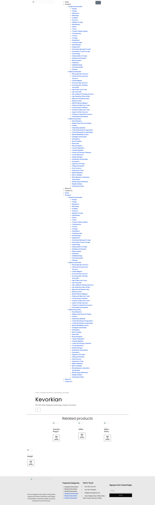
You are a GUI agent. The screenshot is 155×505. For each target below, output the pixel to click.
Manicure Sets (77, 101)
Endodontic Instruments (80, 159)
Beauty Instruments (75, 71)
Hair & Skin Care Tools (79, 89)
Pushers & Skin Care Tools (81, 110)
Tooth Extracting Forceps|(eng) (82, 132)
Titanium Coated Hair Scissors (82, 114)
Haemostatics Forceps (79, 56)
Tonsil (74, 29)
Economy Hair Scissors (80, 83)
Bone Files (75, 143)
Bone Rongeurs (77, 146)
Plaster (74, 9)
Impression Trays (78, 170)
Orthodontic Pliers (78, 186)
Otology (74, 69)
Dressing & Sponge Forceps (81, 49)
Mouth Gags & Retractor (80, 182)
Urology (74, 38)
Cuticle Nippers (77, 80)
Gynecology (76, 54)
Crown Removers (78, 155)
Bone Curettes (77, 141)
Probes (74, 11)
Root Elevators (77, 121)
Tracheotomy (76, 33)
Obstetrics (75, 63)
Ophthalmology (77, 65)
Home (67, 2)
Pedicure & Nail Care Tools (81, 105)
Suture (74, 27)
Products (68, 4)
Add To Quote (56, 438)
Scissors (75, 20)
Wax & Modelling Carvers (80, 134)
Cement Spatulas (77, 150)
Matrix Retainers (77, 173)
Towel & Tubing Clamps (80, 31)
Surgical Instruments (75, 6)
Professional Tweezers (80, 107)
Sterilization (76, 24)
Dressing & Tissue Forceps (81, 51)
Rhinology (75, 15)
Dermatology (76, 45)
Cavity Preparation (78, 148)
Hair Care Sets (77, 92)
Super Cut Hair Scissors (80, 112)
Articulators (76, 139)
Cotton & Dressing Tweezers (81, 152)
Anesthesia (75, 40)
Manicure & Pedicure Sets (80, 98)
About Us (68, 188)
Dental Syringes (77, 157)
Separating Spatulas (78, 128)
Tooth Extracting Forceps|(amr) (82, 130)
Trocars (74, 36)
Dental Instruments (75, 119)
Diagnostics (76, 47)
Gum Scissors (76, 168)
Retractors (75, 13)
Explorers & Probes (78, 164)
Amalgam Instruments (79, 137)
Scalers (74, 125)
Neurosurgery (76, 60)
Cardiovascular (77, 42)
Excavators (75, 161)
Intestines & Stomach (79, 58)
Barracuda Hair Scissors (80, 74)
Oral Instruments (77, 67)
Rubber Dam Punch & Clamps (81, 123)
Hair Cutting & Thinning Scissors (83, 94)
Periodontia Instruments (80, 116)
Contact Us (68, 191)
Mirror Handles (77, 175)
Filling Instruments (78, 166)
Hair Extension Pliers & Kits (81, 96)
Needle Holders (77, 184)
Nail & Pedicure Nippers (80, 103)
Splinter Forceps (77, 22)
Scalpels (75, 18)
